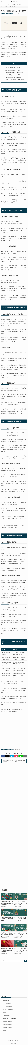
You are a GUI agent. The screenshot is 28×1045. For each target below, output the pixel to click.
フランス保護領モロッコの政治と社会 (14, 72)
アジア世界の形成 (7, 1003)
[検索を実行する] (25, 961)
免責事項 (9, 1040)
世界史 (4, 13)
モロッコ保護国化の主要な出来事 (13, 70)
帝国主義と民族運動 (9, 13)
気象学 (4, 1030)
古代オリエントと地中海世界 (9, 1018)
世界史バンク (14, 1)
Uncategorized (6, 1000)
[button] (3, 756)
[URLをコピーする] (25, 756)
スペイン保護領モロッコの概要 (12, 75)
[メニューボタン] (1, 1)
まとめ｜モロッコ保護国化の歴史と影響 (14, 79)
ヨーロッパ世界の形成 (8, 1009)
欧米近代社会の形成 (7, 1027)
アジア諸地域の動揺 (7, 1006)
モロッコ (18, 749)
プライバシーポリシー (16, 1040)
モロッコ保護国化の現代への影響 (13, 77)
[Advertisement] (14, 731)
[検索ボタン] (26, 1)
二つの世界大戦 (6, 1015)
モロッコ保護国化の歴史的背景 (12, 67)
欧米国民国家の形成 (7, 1024)
